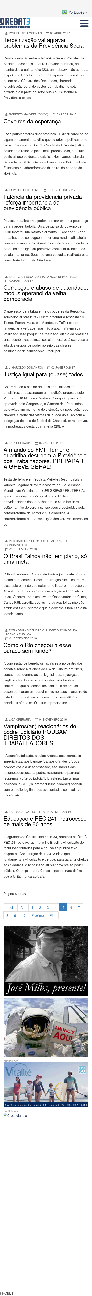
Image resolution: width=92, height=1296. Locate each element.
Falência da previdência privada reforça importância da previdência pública (43, 202)
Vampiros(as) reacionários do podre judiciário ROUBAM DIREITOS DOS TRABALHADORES (40, 734)
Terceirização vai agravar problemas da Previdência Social (44, 42)
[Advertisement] (46, 1166)
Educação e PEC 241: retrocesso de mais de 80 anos (45, 821)
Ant (23, 907)
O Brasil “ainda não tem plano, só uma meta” (45, 558)
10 (24, 915)
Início (11, 907)
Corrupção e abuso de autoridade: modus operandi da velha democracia (46, 293)
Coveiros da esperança (32, 121)
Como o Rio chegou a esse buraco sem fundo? (37, 647)
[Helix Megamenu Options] (84, 23)
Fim (52, 915)
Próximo (38, 915)
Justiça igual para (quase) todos (43, 374)
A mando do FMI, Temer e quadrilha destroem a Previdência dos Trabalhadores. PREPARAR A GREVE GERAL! (45, 457)
